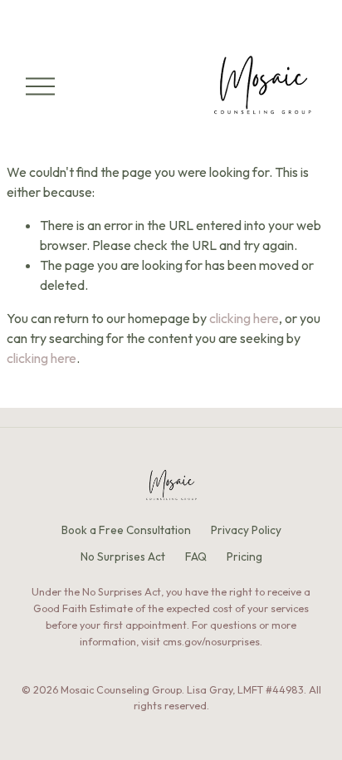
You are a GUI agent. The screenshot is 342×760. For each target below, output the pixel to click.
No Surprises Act (123, 556)
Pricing (244, 556)
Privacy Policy (246, 529)
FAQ (196, 556)
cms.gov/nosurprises (211, 641)
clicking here (244, 318)
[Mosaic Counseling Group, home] (171, 486)
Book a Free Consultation (126, 529)
